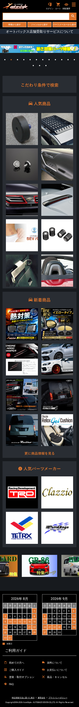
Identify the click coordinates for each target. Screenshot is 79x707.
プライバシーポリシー (57, 698)
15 (46, 65)
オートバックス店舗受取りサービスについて (39, 31)
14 (39, 65)
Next (72, 48)
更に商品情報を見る (39, 454)
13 (33, 65)
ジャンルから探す (39, 24)
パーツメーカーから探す (64, 24)
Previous (7, 48)
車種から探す (14, 24)
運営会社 (41, 698)
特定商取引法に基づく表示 (23, 698)
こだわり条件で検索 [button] (40, 85)
